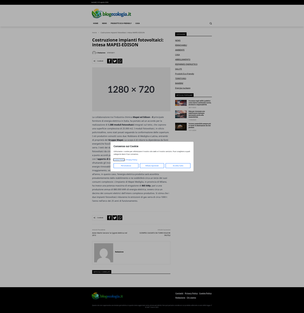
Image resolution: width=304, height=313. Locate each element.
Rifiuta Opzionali (152, 166)
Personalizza (126, 166)
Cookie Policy (119, 160)
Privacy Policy (131, 160)
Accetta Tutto (178, 166)
